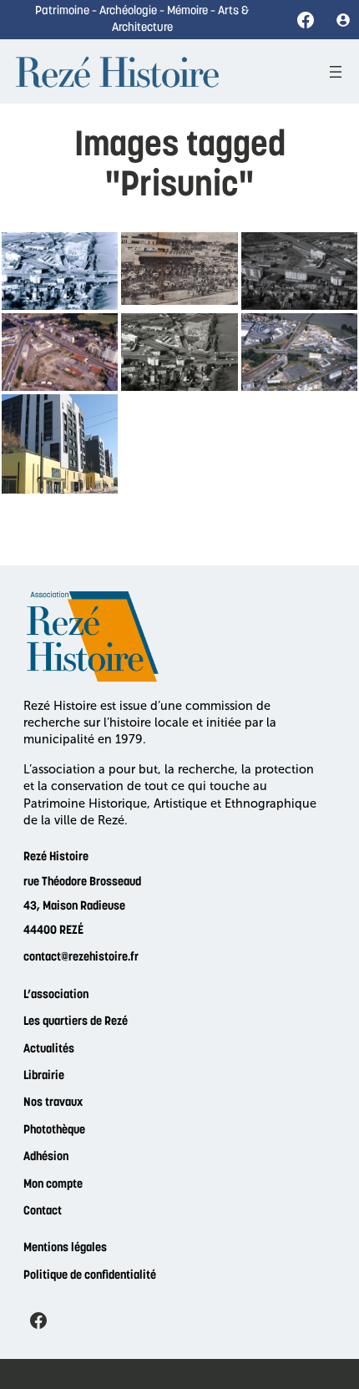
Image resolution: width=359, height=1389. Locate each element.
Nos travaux (53, 1103)
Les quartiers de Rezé (75, 1022)
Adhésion (45, 1157)
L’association (55, 995)
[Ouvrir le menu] (336, 72)
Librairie (43, 1076)
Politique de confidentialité (89, 1276)
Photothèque (54, 1130)
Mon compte (53, 1185)
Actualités (48, 1049)
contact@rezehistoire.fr (81, 957)
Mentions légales (65, 1248)
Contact (42, 1211)
